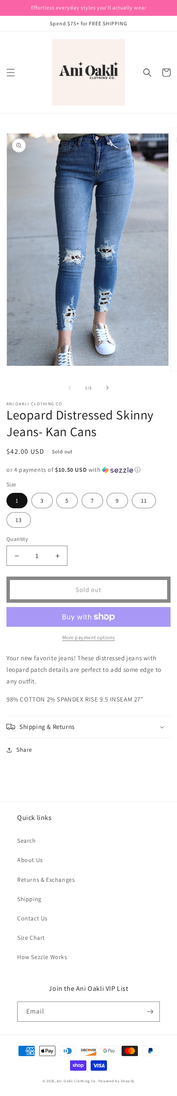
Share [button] (24, 749)
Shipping (29, 899)
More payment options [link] (88, 637)
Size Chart (31, 937)
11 (144, 500)
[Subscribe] (149, 1012)
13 (18, 520)
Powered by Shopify (116, 1080)
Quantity (17, 539)
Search (26, 840)
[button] (10, 72)
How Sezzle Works (42, 957)
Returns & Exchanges (46, 879)
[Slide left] (69, 387)
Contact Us (32, 918)
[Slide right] (107, 387)
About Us (30, 860)
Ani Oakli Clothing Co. (77, 1080)
